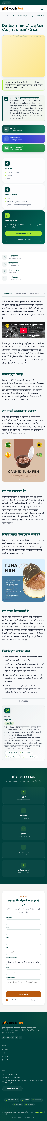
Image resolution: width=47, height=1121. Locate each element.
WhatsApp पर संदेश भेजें (13, 1088)
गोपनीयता (14, 1117)
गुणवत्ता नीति (5, 1060)
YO (20, 1037)
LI (3, 1037)
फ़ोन (7, 938)
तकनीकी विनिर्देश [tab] (21, 294)
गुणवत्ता (33, 1117)
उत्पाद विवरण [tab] (8, 294)
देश (7, 948)
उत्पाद (7, 16)
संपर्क (3, 1063)
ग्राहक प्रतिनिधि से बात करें (25, 239)
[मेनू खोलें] (43, 9)
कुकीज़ (19, 1117)
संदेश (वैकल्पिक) (10, 978)
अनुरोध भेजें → (23, 994)
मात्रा (7, 968)
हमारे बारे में (5, 1049)
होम (3, 16)
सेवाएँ (3, 1053)
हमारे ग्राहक (5, 1056)
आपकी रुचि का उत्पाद (11, 958)
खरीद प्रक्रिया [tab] (34, 294)
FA (12, 1037)
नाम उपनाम (9, 917)
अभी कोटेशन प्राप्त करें (22, 233)
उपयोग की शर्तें (27, 1117)
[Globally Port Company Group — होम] (23, 1023)
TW (8, 1037)
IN (16, 1037)
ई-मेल (7, 928)
